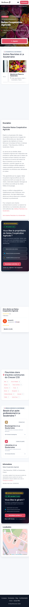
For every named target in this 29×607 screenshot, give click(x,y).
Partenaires (11, 598)
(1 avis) (11, 27)
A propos (4, 598)
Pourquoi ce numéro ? (8, 480)
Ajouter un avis (8, 329)
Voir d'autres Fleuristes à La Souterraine (14, 215)
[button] (15, 541)
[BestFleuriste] (7, 2)
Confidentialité (23, 598)
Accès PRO (17, 600)
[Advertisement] (14, 102)
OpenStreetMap (19, 554)
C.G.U (10, 600)
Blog (17, 598)
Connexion (24, 2)
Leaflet (12, 554)
